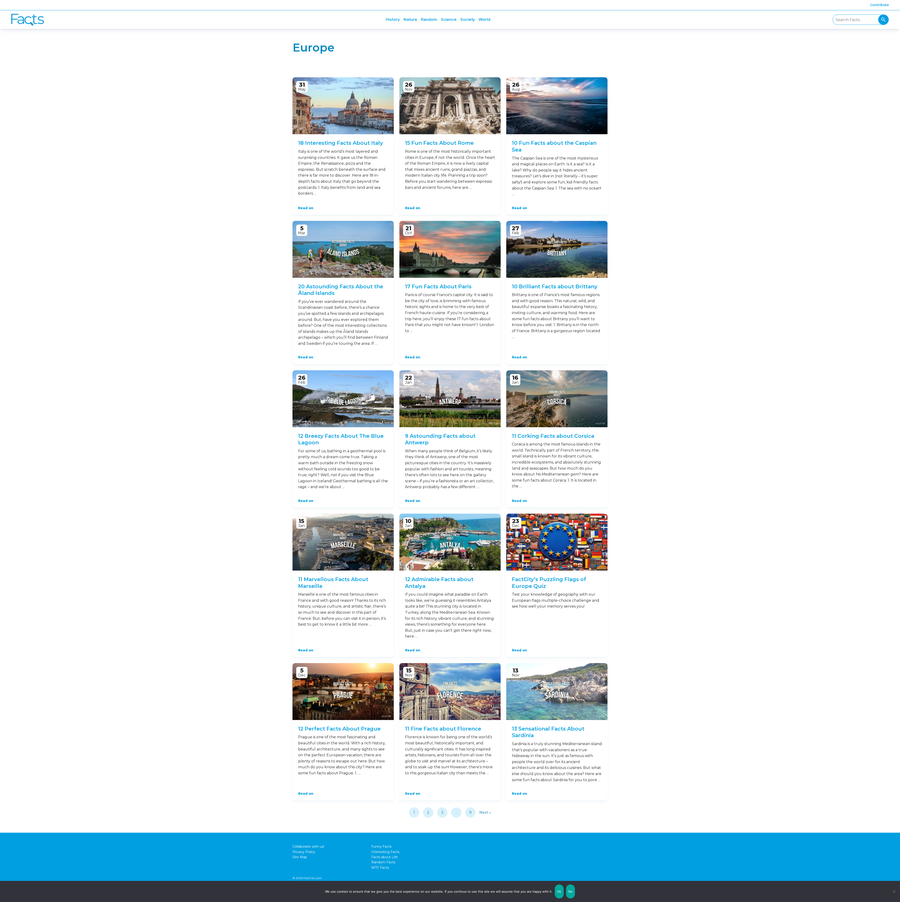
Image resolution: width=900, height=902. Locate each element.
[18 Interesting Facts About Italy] (343, 105)
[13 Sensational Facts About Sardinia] (557, 691)
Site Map (299, 857)
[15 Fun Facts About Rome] (450, 105)
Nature (410, 19)
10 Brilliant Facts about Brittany (554, 286)
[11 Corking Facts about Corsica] (557, 398)
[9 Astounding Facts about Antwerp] (450, 398)
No (570, 891)
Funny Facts (381, 846)
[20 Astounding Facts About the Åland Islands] (343, 249)
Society (467, 19)
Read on (305, 208)
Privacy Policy (303, 852)
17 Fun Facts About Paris (438, 286)
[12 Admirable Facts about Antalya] (450, 542)
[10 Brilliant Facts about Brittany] (557, 249)
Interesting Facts (385, 852)
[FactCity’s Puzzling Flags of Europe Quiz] (557, 542)
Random (429, 19)
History (393, 19)
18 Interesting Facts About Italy (340, 143)
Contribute (879, 5)
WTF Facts (380, 867)
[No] (894, 891)
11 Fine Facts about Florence (443, 729)
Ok (559, 891)
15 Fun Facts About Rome (439, 143)
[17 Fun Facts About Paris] (450, 249)
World (484, 19)
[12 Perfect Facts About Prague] (343, 691)
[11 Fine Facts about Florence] (450, 691)
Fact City (27, 20)
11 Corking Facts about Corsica (553, 436)
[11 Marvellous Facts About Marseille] (343, 542)
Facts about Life (384, 857)
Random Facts (383, 862)
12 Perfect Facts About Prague (339, 729)
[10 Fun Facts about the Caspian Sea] (557, 105)
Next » (485, 812)
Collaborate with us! (308, 846)
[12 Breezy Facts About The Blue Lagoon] (343, 398)
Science (449, 19)
